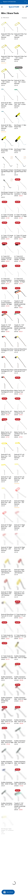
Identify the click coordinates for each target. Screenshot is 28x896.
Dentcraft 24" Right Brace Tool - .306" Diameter (19, 549)
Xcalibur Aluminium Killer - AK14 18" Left (20, 677)
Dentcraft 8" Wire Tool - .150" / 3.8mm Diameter (7, 82)
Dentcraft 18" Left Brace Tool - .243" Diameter (19, 478)
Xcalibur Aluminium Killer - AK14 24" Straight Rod (6, 699)
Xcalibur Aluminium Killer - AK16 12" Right (20, 698)
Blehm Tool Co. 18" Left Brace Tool (19, 412)
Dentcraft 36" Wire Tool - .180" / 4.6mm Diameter (6, 104)
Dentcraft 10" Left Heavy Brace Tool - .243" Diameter (19, 593)
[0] (25, 7)
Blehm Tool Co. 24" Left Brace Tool (19, 391)
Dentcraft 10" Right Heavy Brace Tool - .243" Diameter (6, 593)
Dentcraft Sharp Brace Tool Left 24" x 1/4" (20, 370)
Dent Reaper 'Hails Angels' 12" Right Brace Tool (19, 828)
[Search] (23, 7)
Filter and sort (6, 17)
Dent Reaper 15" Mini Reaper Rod (7, 150)
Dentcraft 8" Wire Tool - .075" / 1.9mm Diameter (7, 35)
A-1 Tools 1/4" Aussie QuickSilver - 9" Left (7, 236)
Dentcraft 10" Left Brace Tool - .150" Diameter (19, 456)
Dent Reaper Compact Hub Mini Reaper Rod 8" (7, 194)
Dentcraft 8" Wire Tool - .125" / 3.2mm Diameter (20, 58)
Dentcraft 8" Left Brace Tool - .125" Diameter (6, 456)
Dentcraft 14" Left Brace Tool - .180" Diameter (6, 478)
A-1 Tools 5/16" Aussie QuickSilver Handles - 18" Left (6, 280)
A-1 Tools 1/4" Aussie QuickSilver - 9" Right (20, 236)
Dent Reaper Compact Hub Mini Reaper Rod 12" (7, 171)
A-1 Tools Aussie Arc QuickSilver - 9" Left (20, 615)
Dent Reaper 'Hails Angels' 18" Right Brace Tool (19, 851)
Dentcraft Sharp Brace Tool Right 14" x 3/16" (7, 349)
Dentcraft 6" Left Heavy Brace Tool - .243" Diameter (6, 571)
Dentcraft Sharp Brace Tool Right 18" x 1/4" (7, 370)
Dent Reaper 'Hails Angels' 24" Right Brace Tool (19, 873)
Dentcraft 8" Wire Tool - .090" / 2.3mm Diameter (20, 35)
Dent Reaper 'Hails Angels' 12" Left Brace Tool (7, 828)
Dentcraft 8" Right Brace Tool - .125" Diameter (19, 502)
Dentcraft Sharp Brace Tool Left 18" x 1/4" (20, 349)
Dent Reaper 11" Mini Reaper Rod (20, 125)
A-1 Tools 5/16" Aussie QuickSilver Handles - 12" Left (6, 258)
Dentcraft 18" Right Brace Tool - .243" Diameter (6, 549)
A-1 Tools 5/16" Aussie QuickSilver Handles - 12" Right (19, 258)
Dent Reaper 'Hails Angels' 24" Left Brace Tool (7, 873)
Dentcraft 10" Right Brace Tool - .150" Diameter (6, 526)
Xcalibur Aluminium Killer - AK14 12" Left (7, 677)
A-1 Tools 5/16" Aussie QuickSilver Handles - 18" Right (19, 280)
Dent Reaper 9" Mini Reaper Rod (19, 150)
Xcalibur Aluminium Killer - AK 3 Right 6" (19, 762)
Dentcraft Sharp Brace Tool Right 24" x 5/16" (7, 391)
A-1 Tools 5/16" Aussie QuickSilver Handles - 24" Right (6, 302)
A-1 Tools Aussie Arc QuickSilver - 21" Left (20, 636)
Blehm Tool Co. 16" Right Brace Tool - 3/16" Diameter (6, 433)
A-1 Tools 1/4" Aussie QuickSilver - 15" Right (20, 193)
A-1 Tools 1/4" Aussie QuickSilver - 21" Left (7, 215)
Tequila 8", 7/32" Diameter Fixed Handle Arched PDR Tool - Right (19, 303)
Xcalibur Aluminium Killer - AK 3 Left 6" (19, 741)
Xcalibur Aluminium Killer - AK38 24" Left (20, 783)
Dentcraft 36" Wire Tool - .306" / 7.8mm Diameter (6, 126)
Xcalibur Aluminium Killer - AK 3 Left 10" (6, 804)
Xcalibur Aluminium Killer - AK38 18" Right (7, 783)
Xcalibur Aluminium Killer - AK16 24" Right (7, 741)
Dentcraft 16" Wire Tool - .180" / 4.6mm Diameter (20, 82)
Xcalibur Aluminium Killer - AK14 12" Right (20, 656)
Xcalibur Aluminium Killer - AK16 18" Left (20, 720)
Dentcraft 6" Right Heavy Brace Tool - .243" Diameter (19, 571)
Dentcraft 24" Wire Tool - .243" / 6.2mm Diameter (20, 104)
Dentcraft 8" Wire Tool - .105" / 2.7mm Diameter (7, 58)
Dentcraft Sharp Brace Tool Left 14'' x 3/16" (7, 615)
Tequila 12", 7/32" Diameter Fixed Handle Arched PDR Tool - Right (6, 327)
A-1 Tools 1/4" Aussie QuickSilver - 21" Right (20, 215)
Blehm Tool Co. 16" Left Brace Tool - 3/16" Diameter (20, 433)
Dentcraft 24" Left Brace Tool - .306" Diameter (6, 502)
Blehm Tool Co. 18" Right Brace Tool (6, 412)
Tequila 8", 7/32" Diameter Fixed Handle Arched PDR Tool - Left (19, 806)
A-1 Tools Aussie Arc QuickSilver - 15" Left (7, 636)
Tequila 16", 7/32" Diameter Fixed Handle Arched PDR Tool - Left (19, 327)
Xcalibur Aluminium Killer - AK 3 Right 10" (7, 762)
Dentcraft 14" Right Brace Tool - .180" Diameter (19, 526)
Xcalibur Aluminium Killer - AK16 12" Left (7, 720)
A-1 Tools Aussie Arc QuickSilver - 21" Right (7, 656)
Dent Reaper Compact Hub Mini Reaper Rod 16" (20, 171)
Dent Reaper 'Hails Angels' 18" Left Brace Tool (7, 851)
